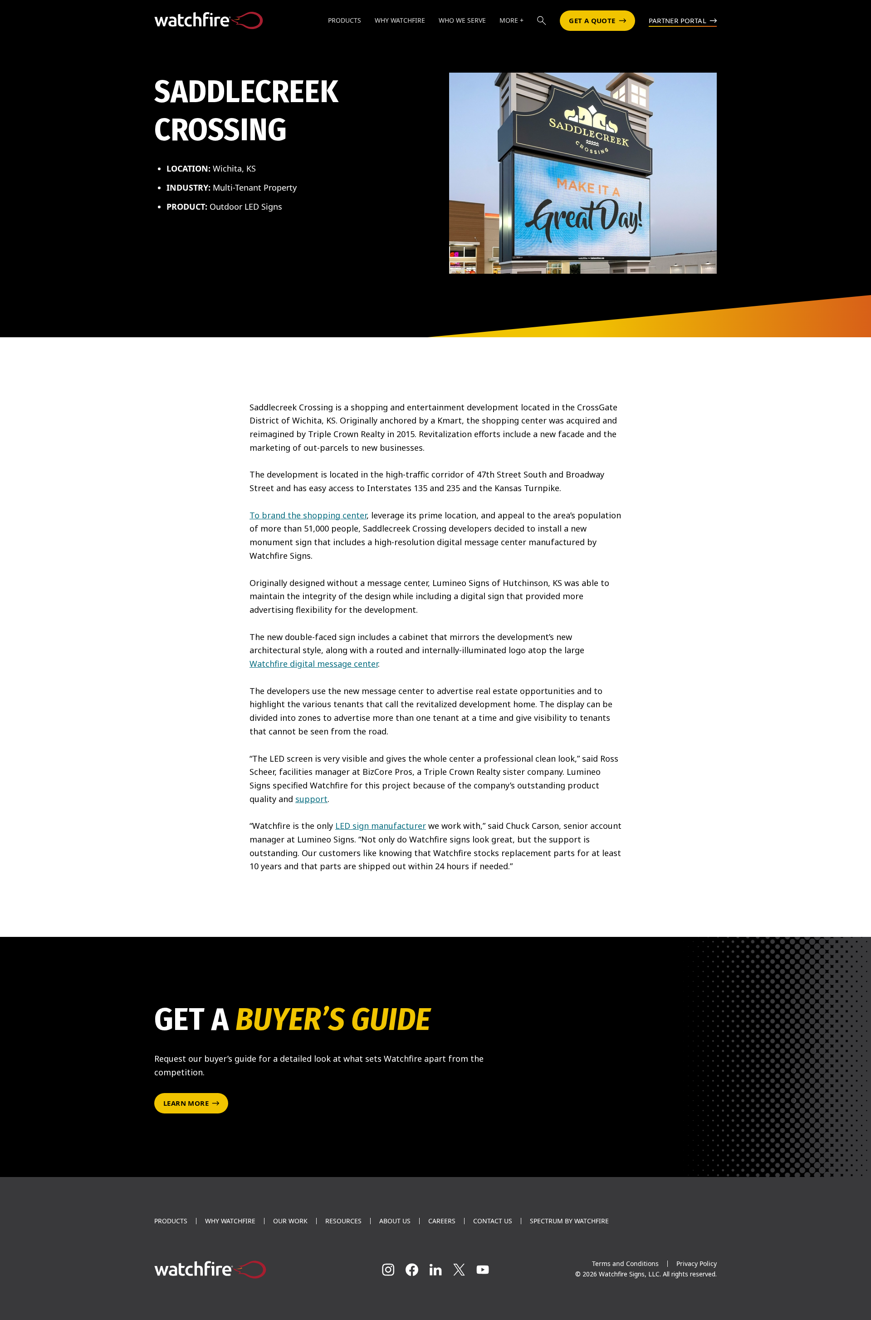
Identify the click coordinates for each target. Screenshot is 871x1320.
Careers (441, 1221)
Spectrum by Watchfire (569, 1221)
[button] (541, 20)
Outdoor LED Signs (246, 206)
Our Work (290, 1221)
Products (170, 1221)
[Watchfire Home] (242, 1270)
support (311, 798)
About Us (395, 1221)
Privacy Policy (696, 1263)
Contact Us (492, 1221)
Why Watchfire (230, 1221)
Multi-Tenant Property (255, 187)
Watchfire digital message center (314, 663)
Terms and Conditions (625, 1263)
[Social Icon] (388, 1269)
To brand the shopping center (308, 515)
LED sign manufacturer (380, 825)
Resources (343, 1221)
